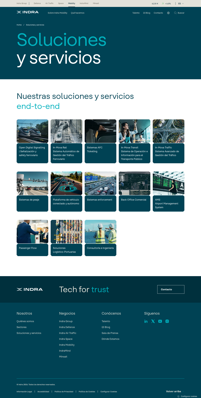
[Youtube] (160, 321)
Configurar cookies (189, 396)
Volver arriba (173, 391)
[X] (153, 321)
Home (19, 25)
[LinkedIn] (146, 321)
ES (179, 3)
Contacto (166, 289)
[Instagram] (167, 321)
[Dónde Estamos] (168, 13)
